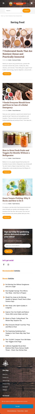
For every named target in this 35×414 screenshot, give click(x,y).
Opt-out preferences (11, 411)
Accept (17, 406)
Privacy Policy (20, 411)
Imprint (26, 411)
